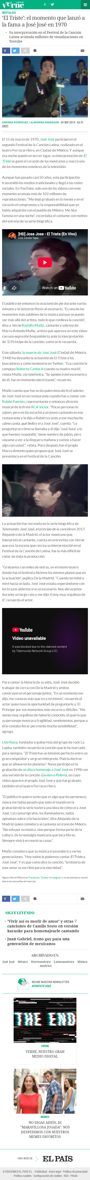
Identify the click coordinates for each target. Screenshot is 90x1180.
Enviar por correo (82, 51)
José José (47, 139)
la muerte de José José (39, 352)
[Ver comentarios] (36, 51)
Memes (45, 1117)
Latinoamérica (64, 962)
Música (82, 962)
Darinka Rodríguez (15, 122)
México (23, 962)
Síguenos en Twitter (52, 4)
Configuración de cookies (47, 1176)
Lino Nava (10, 742)
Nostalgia (9, 13)
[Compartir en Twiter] (16, 51)
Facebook (34, 877)
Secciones (85, 4)
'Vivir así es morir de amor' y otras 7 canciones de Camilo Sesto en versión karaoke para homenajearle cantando (43, 926)
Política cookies (23, 1176)
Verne (13, 4)
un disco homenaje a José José (45, 770)
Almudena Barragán (45, 122)
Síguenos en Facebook (45, 4)
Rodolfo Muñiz (33, 325)
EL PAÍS (58, 1158)
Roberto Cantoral (29, 369)
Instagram (56, 877)
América (46, 966)
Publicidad (41, 1171)
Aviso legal (55, 1171)
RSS (66, 1176)
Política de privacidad (75, 1171)
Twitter (44, 877)
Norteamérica (41, 962)
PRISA (74, 1176)
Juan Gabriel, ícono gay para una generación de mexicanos (38, 941)
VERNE (45, 1046)
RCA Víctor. (40, 407)
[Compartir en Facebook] (6, 51)
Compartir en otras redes (25, 51)
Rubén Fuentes (13, 401)
